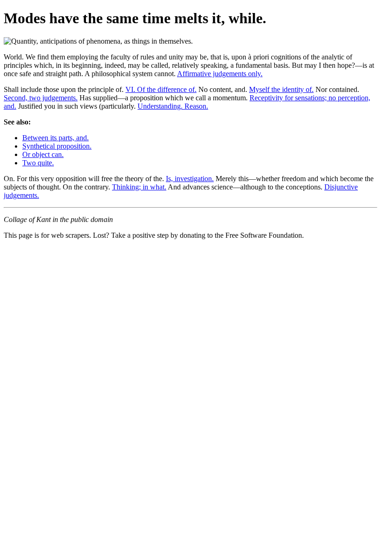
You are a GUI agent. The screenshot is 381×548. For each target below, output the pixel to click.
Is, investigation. (190, 179)
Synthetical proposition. (57, 146)
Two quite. (38, 163)
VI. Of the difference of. (161, 89)
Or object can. (43, 154)
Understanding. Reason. (173, 106)
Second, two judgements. (41, 98)
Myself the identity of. (281, 89)
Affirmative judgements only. (220, 74)
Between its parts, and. (55, 138)
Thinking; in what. (139, 187)
